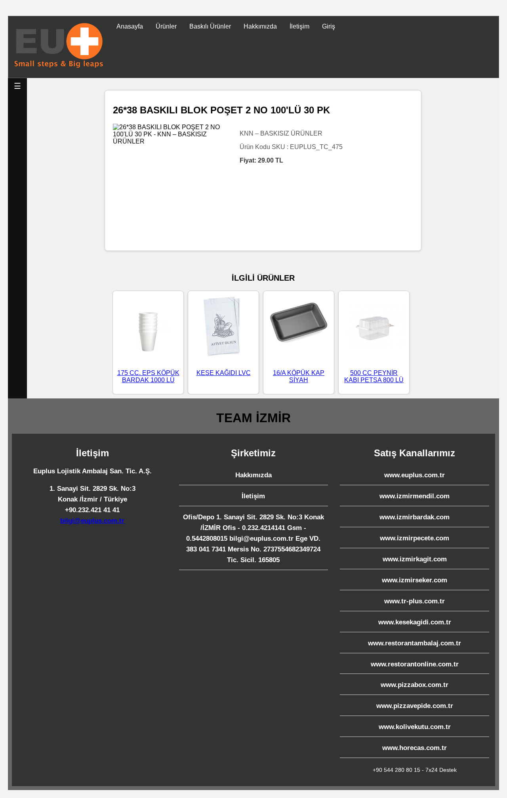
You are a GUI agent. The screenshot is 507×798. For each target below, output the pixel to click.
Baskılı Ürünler (210, 26)
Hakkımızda (260, 26)
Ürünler (166, 26)
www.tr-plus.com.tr (414, 601)
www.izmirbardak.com (414, 517)
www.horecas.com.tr (414, 748)
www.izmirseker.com (414, 580)
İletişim (299, 26)
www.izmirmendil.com (414, 496)
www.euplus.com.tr (414, 475)
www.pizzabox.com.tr (414, 685)
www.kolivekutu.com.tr (415, 727)
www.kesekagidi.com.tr (414, 622)
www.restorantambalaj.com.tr (414, 643)
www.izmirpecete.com (414, 538)
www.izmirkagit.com (415, 559)
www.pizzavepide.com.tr (414, 706)
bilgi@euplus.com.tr (92, 520)
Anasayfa (129, 26)
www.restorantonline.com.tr (415, 664)
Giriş (328, 26)
